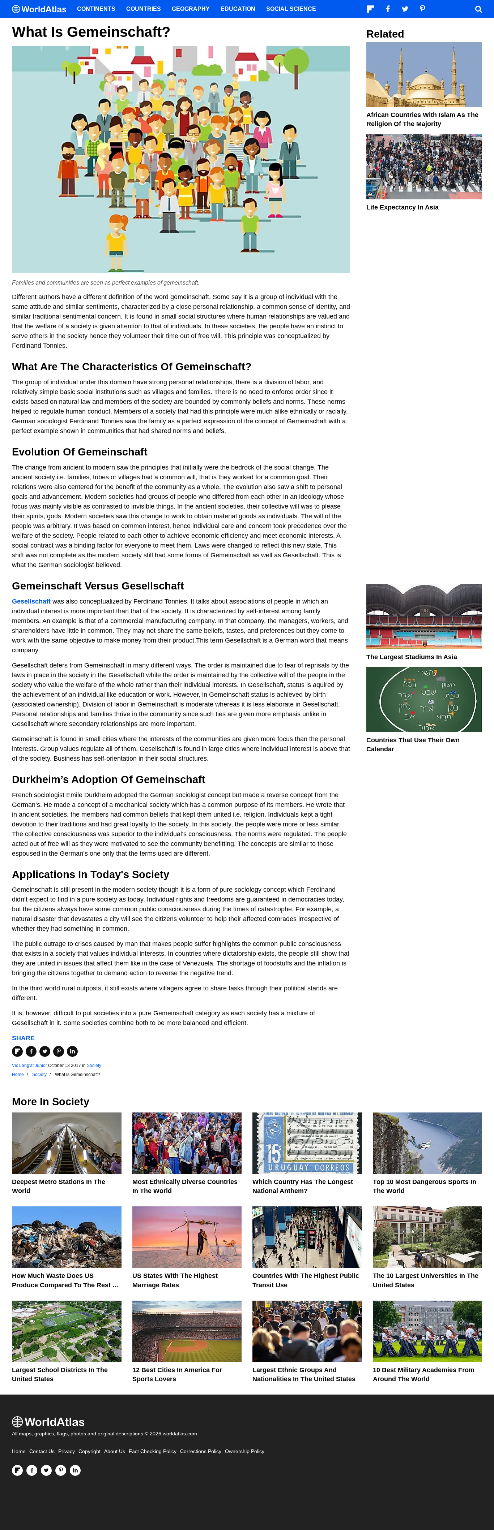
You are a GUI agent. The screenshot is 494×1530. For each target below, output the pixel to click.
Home (19, 1451)
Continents (96, 9)
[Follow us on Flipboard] (17, 1470)
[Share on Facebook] (31, 1051)
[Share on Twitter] (44, 1051)
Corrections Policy (200, 1451)
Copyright (89, 1451)
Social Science (291, 9)
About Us (114, 1451)
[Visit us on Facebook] (31, 1470)
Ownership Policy (244, 1451)
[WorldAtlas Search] (478, 9)
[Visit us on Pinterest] (60, 1470)
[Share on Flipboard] (17, 1051)
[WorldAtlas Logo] (42, 9)
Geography (191, 9)
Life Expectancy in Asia (402, 207)
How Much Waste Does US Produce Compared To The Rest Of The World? (66, 1284)
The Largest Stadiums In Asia (411, 657)
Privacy (66, 1451)
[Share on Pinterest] (58, 1051)
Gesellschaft (31, 601)
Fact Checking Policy (152, 1451)
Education (238, 9)
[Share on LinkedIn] (72, 1051)
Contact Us (42, 1451)
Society (94, 1065)
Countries (143, 9)
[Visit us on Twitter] (46, 1470)
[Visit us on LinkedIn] (75, 1470)
